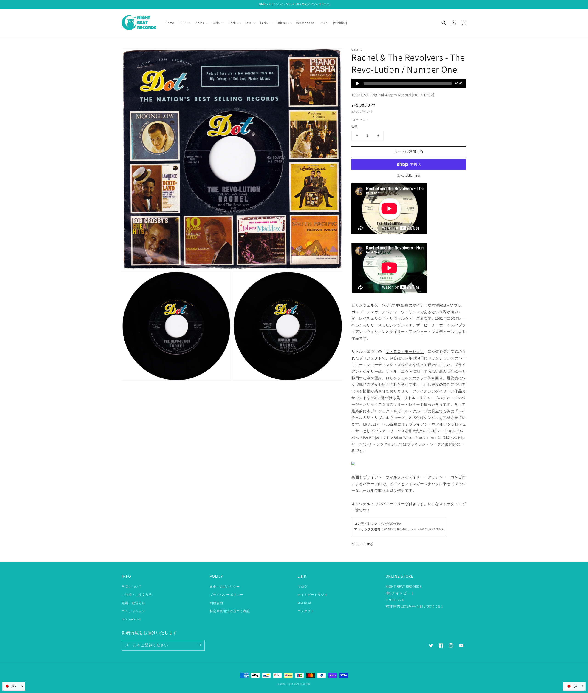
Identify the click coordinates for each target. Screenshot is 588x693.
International (132, 619)
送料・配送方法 (133, 603)
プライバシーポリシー (226, 595)
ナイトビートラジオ (312, 595)
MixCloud (304, 603)
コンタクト (305, 611)
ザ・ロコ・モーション (405, 351)
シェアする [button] (365, 544)
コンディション (133, 611)
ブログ (302, 587)
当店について (132, 587)
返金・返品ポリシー (225, 587)
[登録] (199, 645)
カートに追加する (409, 151)
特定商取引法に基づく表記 (230, 611)
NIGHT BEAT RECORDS (299, 683)
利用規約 (216, 603)
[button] (444, 23)
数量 (354, 127)
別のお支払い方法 (408, 175)
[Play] (357, 83)
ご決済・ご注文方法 (137, 595)
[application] (408, 83)
